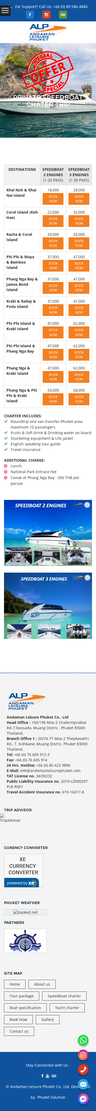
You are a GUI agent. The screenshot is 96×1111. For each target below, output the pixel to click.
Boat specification (25, 1007)
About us (42, 984)
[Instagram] (83, 1055)
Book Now (53, 198)
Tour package (22, 995)
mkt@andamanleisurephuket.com (50, 770)
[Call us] (83, 1069)
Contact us (19, 1031)
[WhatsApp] (83, 1040)
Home (15, 984)
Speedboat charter (64, 995)
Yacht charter (67, 1007)
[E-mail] (83, 1084)
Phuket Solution (51, 1097)
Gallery (47, 1019)
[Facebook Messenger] (83, 1099)
